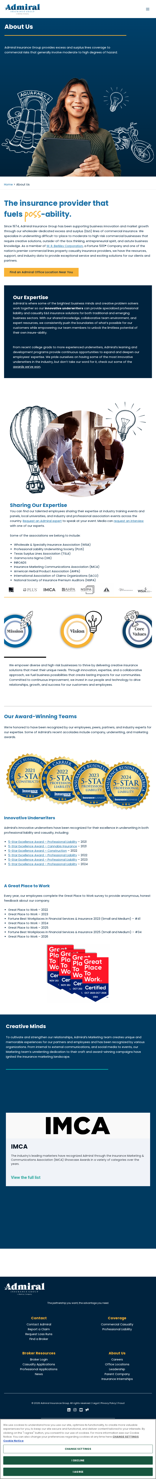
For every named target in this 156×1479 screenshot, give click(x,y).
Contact (39, 1318)
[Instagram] (75, 1410)
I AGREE (78, 1472)
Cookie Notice (13, 1441)
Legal (96, 1403)
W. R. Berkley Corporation (65, 246)
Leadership (117, 1369)
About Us (117, 1353)
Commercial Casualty (117, 1324)
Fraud (121, 1403)
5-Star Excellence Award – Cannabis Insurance (42, 846)
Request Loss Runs (38, 1334)
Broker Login (39, 1359)
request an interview (129, 521)
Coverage (117, 1318)
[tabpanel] (78, 675)
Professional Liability (117, 1329)
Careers (117, 1359)
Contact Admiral (39, 1324)
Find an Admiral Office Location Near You (41, 272)
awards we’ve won (26, 367)
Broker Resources (38, 1353)
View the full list (25, 1177)
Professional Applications (38, 1369)
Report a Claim (39, 1329)
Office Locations (117, 1364)
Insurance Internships (117, 1379)
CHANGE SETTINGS (78, 1449)
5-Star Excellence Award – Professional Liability (42, 842)
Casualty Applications (39, 1364)
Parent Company (117, 1374)
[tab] (77, 632)
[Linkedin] (69, 1410)
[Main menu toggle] (147, 9)
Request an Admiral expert (42, 521)
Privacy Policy (108, 1403)
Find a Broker (38, 1339)
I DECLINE (78, 1460)
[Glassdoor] (87, 1410)
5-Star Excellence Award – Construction (37, 851)
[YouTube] (81, 1410)
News (39, 1374)
